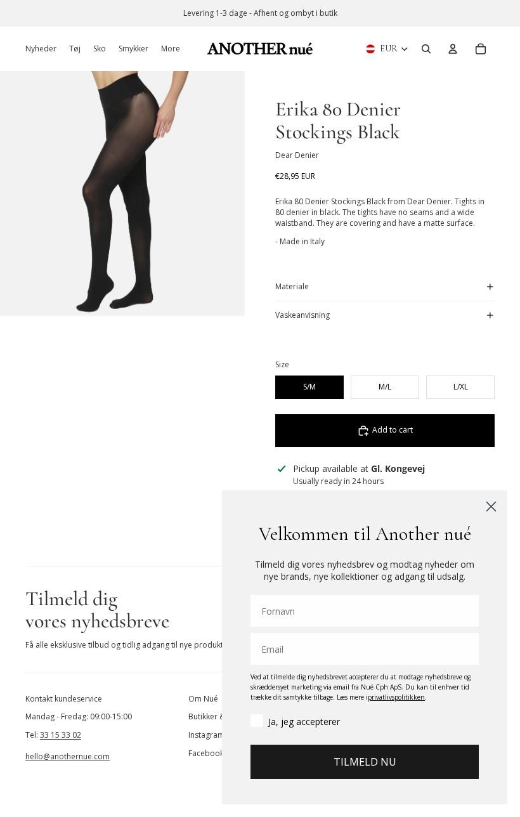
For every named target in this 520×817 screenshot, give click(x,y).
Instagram (206, 734)
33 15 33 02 (60, 734)
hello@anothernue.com (67, 756)
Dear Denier (297, 155)
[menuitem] (170, 49)
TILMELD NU (365, 762)
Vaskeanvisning (302, 315)
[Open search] (426, 49)
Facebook (206, 753)
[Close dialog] (491, 506)
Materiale (292, 286)
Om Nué (203, 698)
